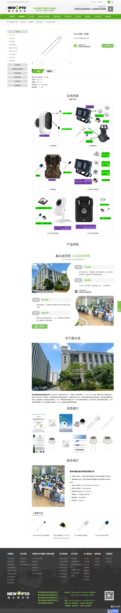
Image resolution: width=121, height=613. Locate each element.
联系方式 (109, 558)
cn (109, 2)
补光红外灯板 (75, 573)
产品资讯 (97, 561)
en (112, 2)
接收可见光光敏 (13, 48)
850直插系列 (63, 570)
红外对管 (31, 16)
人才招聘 (86, 576)
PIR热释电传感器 (37, 558)
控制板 (73, 576)
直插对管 (22, 561)
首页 (16, 22)
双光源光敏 (12, 60)
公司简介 (86, 558)
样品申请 (109, 561)
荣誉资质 (86, 570)
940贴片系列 (63, 567)
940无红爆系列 (63, 561)
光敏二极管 (39, 22)
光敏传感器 (12, 41)
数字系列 (35, 564)
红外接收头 (17, 85)
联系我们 (100, 2)
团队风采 (86, 579)
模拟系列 (35, 561)
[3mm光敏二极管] (51, 44)
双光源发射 (62, 576)
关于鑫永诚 (97, 16)
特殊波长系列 (63, 558)
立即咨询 (41, 326)
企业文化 (86, 561)
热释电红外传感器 (43, 16)
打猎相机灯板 (75, 561)
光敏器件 (22, 16)
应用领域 (87, 16)
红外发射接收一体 (25, 564)
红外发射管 (67, 16)
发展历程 (86, 573)
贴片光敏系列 (12, 54)
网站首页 (12, 16)
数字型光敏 (12, 57)
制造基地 (86, 567)
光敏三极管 (12, 38)
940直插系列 (63, 573)
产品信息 (23, 22)
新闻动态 (108, 16)
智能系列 (35, 567)
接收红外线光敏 (13, 51)
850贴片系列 (63, 564)
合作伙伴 (86, 564)
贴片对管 (22, 558)
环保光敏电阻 (12, 44)
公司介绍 (93, 2)
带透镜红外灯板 (75, 570)
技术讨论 (97, 564)
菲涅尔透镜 (56, 16)
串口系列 (35, 570)
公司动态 (97, 558)
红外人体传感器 (37, 573)
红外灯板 (78, 16)
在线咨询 (107, 46)
